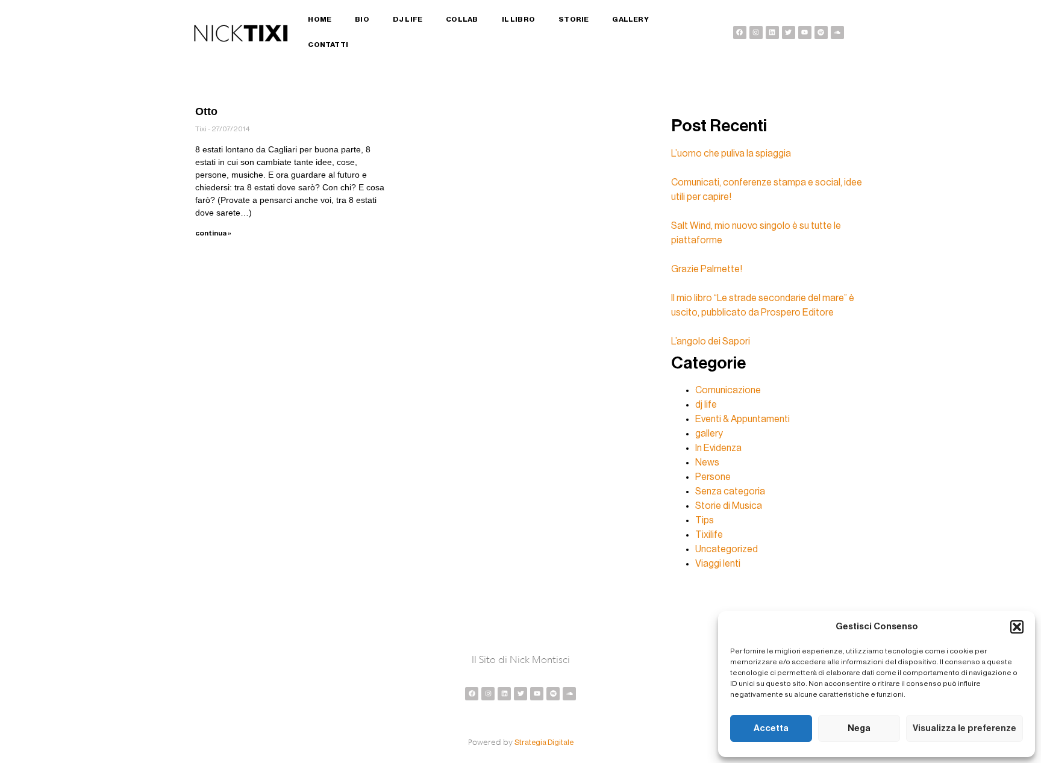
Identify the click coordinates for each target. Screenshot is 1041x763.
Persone (713, 477)
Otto (206, 111)
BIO (362, 19)
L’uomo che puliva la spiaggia (731, 153)
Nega (859, 728)
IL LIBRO (519, 19)
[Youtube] (804, 32)
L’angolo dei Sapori (710, 341)
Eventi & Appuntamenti (742, 419)
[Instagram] (756, 32)
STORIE (573, 19)
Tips (704, 520)
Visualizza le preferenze (964, 728)
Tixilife (709, 535)
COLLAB (462, 19)
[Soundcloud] (837, 32)
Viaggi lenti (717, 563)
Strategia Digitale (544, 742)
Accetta (771, 728)
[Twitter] (788, 32)
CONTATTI (328, 44)
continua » (213, 233)
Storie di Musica (728, 506)
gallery (709, 433)
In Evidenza (718, 448)
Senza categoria (730, 491)
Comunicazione (728, 390)
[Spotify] (821, 32)
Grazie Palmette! (706, 269)
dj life (706, 405)
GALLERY (630, 19)
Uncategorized (726, 549)
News (707, 462)
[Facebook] (739, 32)
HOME (319, 19)
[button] (1017, 627)
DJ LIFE (407, 19)
